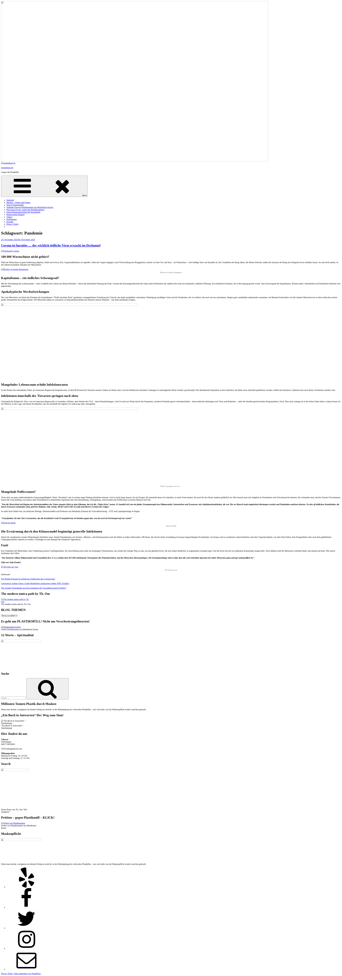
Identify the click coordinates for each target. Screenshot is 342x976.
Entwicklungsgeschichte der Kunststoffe (23, 212)
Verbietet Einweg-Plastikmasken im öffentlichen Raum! (29, 207)
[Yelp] (26, 887)
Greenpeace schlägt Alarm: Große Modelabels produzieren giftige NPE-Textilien (35, 583)
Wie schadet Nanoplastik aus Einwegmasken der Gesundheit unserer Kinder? (33, 588)
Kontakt (9, 222)
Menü (84, 195)
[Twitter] (26, 928)
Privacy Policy (12, 224)
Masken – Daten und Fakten (18, 202)
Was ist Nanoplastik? (15, 205)
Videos (9, 217)
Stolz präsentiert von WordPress (27, 974)
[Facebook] (26, 907)
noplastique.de (7, 167)
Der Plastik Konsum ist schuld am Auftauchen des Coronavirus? (28, 579)
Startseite (10, 200)
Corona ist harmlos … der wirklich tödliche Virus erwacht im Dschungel (50, 245)
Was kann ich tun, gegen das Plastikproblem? (25, 210)
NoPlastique (11, 219)
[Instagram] (26, 948)
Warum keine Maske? (15, 214)
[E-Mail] (26, 969)
